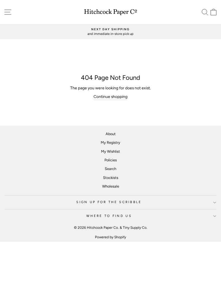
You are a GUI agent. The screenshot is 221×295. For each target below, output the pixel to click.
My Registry (110, 142)
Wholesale (110, 186)
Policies (110, 160)
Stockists (110, 177)
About (111, 134)
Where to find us (109, 216)
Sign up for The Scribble (109, 202)
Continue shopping (110, 96)
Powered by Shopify (110, 237)
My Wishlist (110, 151)
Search (110, 169)
